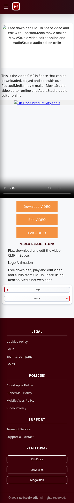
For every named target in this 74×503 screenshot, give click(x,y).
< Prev (37, 290)
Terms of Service (19, 429)
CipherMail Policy (19, 393)
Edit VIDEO (37, 220)
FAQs (10, 349)
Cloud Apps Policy (20, 385)
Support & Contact (20, 437)
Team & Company (19, 356)
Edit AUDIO (37, 233)
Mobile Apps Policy (20, 400)
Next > (37, 298)
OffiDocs (37, 459)
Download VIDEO (37, 206)
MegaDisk (37, 480)
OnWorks (37, 470)
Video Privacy (16, 408)
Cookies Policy (17, 341)
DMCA (11, 364)
